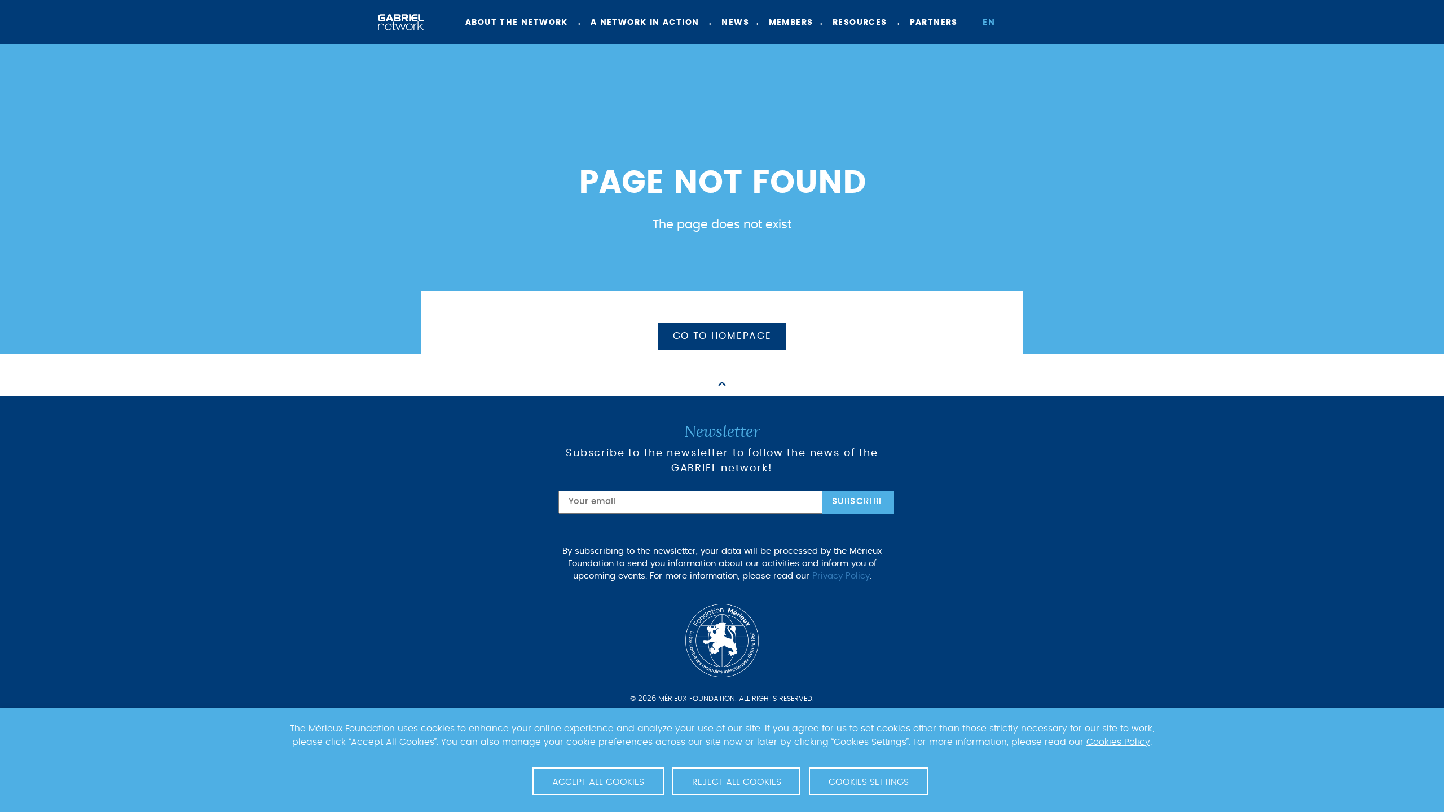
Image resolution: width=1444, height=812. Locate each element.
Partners (934, 23)
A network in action (645, 23)
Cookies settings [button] (869, 782)
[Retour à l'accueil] (401, 22)
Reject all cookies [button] (736, 782)
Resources (860, 23)
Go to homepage (722, 336)
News (735, 23)
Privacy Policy (841, 576)
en (989, 23)
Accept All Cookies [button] (598, 782)
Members (791, 23)
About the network (516, 23)
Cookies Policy (1118, 742)
